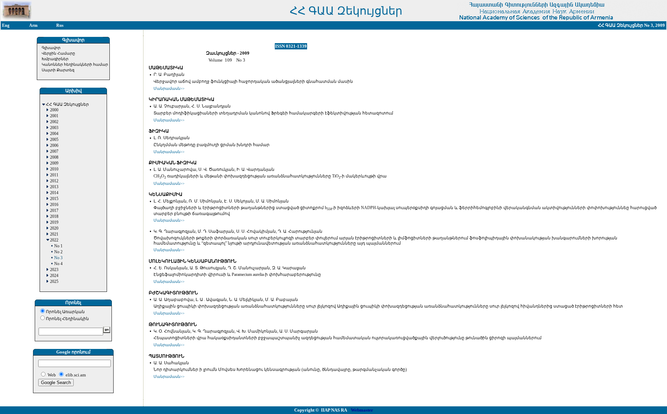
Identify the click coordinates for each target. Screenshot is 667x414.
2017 (54, 210)
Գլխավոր (51, 48)
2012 (54, 181)
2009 (54, 163)
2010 (54, 169)
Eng (5, 25)
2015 (54, 199)
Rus (60, 25)
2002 (54, 122)
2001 (54, 116)
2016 (54, 204)
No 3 (58, 258)
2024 (54, 275)
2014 (54, 193)
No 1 (58, 246)
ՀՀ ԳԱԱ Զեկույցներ (67, 104)
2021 (54, 234)
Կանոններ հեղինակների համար (75, 64)
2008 (54, 157)
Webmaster (362, 410)
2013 (54, 187)
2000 (54, 110)
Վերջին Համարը (58, 53)
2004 (54, 134)
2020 (54, 228)
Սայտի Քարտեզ (58, 70)
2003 (54, 128)
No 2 (58, 252)
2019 (54, 222)
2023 (54, 270)
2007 (54, 151)
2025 (54, 281)
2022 (54, 240)
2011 (54, 175)
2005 (54, 139)
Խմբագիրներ (55, 59)
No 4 (58, 264)
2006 (54, 145)
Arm (33, 25)
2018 (54, 216)
